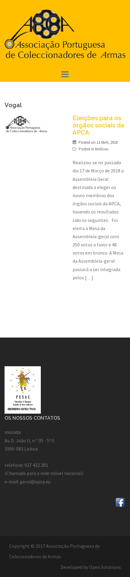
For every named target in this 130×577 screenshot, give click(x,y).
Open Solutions (105, 567)
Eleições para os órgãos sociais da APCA (98, 125)
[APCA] (65, 34)
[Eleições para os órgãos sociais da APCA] (27, 123)
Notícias (101, 149)
